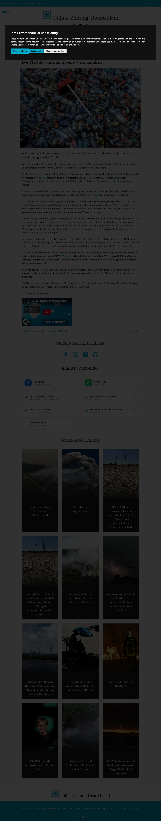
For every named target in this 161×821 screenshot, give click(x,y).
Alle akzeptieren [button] (20, 51)
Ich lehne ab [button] (36, 51)
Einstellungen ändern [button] (55, 51)
